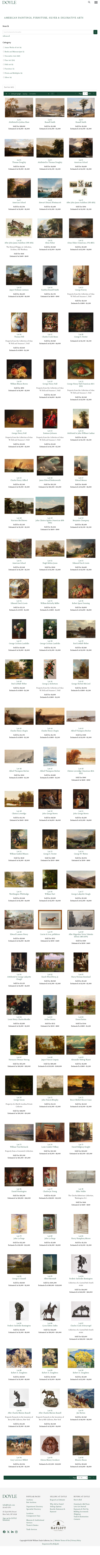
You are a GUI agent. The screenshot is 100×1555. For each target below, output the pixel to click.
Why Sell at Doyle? (57, 1504)
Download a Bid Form (82, 1504)
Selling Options (56, 1507)
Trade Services (31, 1529)
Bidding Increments (81, 1512)
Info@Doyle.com (9, 1505)
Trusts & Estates (32, 1525)
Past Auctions (31, 1502)
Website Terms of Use (62, 1541)
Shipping (77, 1514)
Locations (29, 1513)
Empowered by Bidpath (50, 1544)
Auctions (29, 1500)
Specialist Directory (33, 1509)
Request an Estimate (57, 1500)
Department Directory (34, 1507)
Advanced (6, 36)
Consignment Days (33, 1516)
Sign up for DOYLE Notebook (10, 1519)
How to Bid (78, 1500)
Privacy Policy (76, 1541)
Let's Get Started (80, 1507)
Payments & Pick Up (81, 1509)
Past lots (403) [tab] (9, 87)
